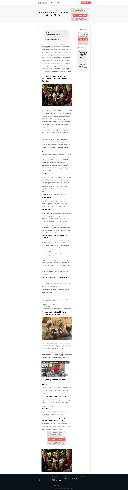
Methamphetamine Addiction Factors (53, 34)
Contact (39, 480)
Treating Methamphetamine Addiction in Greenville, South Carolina (56, 32)
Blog (39, 479)
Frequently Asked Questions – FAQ (52, 39)
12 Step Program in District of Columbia (56, 481)
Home (39, 478)
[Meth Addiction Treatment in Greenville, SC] (57, 460)
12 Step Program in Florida (56, 482)
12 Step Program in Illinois (56, 485)
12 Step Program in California (55, 479)
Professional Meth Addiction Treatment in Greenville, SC (57, 36)
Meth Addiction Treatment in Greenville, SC (53, 14)
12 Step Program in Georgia (56, 484)
